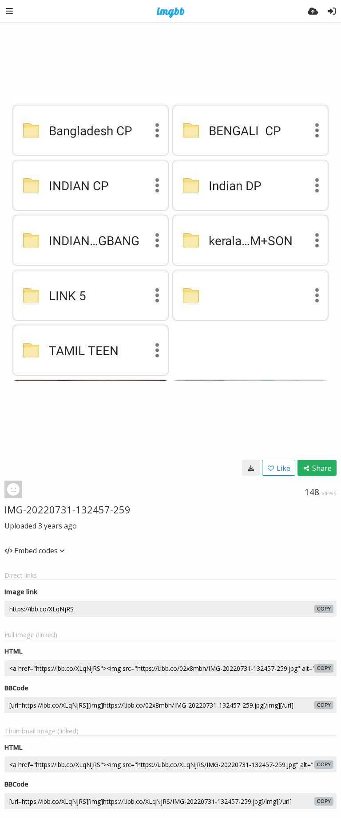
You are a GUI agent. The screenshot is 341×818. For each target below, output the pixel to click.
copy (324, 608)
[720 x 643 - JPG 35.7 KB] (251, 468)
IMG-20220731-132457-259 (67, 509)
